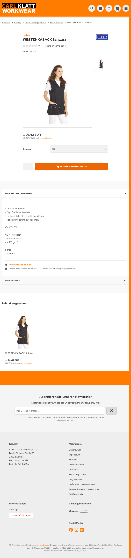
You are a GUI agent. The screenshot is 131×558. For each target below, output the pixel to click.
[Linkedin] (82, 530)
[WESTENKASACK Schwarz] (23, 331)
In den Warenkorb (71, 166)
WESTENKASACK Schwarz (19, 353)
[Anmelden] (108, 8)
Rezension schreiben (54, 45)
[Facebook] (71, 530)
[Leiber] (102, 35)
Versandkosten (46, 138)
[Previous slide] (8, 339)
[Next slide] (123, 339)
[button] (101, 64)
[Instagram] (76, 530)
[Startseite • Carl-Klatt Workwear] (19, 12)
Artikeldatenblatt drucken (20, 264)
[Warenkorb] (117, 8)
